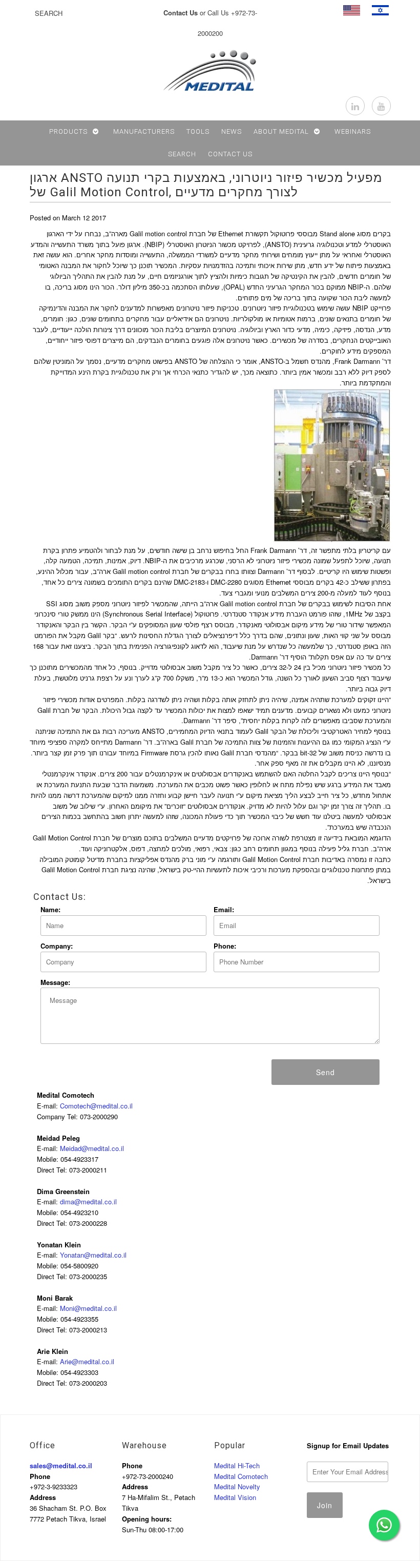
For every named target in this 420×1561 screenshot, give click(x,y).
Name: (50, 909)
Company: (56, 946)
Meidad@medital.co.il (92, 1148)
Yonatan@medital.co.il (93, 1255)
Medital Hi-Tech (237, 1465)
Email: (224, 909)
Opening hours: (147, 1519)
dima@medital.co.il (88, 1201)
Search (182, 154)
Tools (197, 131)
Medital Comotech (241, 1476)
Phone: (225, 946)
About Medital (281, 131)
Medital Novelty (237, 1486)
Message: (55, 982)
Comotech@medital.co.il (96, 1106)
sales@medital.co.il (61, 1465)
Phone (40, 1476)
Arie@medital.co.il (87, 1361)
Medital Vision (235, 1497)
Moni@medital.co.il (88, 1308)
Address (43, 1497)
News (231, 131)
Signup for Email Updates (348, 1445)
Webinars (352, 131)
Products (68, 131)
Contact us (230, 154)
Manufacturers (144, 131)
